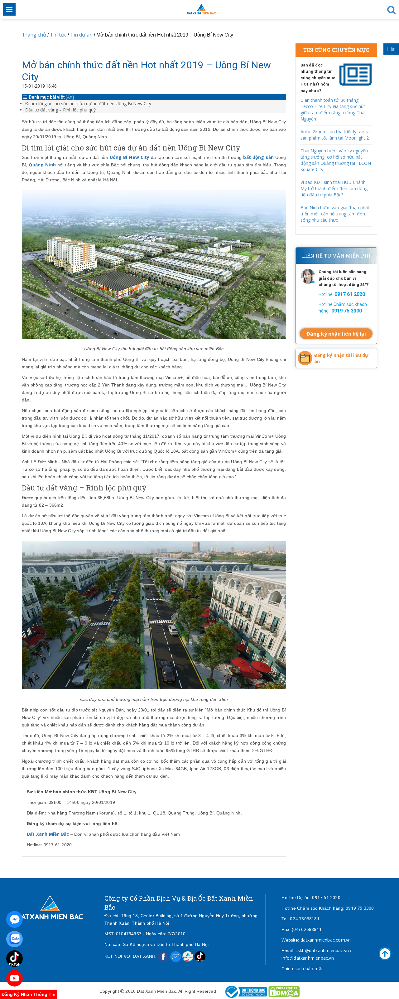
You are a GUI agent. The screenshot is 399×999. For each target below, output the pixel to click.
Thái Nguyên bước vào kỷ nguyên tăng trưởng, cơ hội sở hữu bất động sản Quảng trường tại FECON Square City (335, 160)
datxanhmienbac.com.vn (325, 940)
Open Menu (9, 9)
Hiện (391, 49)
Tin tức (58, 34)
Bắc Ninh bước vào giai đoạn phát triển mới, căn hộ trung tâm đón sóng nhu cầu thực (334, 213)
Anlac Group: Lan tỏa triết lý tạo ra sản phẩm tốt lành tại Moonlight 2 (335, 135)
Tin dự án (82, 34)
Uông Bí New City (130, 157)
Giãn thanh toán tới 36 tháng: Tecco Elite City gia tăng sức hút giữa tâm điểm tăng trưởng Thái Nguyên (332, 109)
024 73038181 (304, 919)
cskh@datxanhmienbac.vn (322, 950)
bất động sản (258, 157)
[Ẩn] (70, 97)
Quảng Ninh (42, 165)
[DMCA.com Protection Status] (284, 991)
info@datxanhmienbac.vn (307, 958)
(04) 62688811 (307, 929)
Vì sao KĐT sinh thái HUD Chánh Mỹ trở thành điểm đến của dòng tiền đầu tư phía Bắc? (334, 188)
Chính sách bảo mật (302, 969)
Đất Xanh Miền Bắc (48, 834)
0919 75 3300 (360, 908)
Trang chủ (34, 34)
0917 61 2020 (326, 897)
